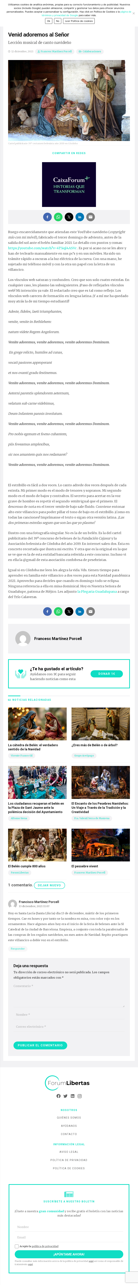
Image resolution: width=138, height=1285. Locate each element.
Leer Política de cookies (79, 21)
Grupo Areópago (84, 755)
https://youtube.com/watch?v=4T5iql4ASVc (42, 248)
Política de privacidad (69, 1160)
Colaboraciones (92, 51)
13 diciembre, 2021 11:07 (34, 906)
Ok (48, 21)
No (57, 21)
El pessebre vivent (85, 866)
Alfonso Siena (19, 818)
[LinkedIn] (72, 1096)
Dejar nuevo (49, 885)
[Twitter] (65, 1096)
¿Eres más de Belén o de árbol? (95, 745)
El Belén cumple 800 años (26, 866)
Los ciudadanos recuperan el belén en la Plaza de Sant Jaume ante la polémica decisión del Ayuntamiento (36, 808)
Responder (18, 948)
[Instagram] (79, 1096)
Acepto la (39, 1246)
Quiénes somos (69, 1117)
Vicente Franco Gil (22, 755)
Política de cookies (69, 1168)
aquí (91, 1261)
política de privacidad (45, 1246)
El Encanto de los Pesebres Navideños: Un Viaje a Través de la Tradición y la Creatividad (100, 808)
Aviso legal (69, 1151)
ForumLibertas (20, 872)
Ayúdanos (69, 1125)
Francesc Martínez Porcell (56, 51)
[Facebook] (58, 1096)
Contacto (69, 1134)
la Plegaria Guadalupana (97, 591)
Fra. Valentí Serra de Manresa (91, 818)
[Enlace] (69, 1083)
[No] (133, 13)
